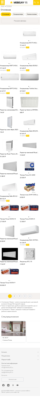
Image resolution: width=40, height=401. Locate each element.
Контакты (4, 375)
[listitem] (13, 331)
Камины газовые (32, 14)
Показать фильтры (20, 21)
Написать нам (12, 379)
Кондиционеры (18, 14)
